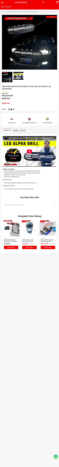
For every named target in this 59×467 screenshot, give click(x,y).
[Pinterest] (13, 109)
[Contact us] (56, 456)
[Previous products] (4, 204)
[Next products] (54, 204)
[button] (5, 92)
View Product (11, 247)
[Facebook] (9, 109)
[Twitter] (11, 109)
